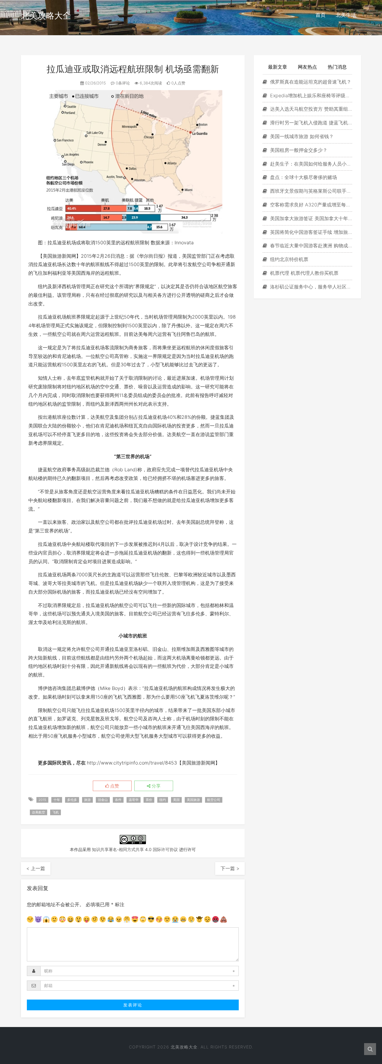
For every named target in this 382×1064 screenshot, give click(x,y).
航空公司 (213, 800)
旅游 (87, 800)
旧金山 (103, 800)
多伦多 (72, 800)
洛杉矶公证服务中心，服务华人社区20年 (310, 287)
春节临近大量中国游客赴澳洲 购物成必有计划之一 (310, 245)
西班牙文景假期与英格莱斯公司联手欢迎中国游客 (310, 191)
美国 (176, 800)
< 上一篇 (35, 868)
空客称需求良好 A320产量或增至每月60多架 (310, 205)
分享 (155, 786)
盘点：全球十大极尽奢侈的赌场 (303, 177)
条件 (118, 800)
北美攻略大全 (46, 15)
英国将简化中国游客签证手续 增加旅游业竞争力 (310, 232)
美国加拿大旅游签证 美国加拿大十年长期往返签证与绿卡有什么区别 (310, 218)
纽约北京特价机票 (288, 259)
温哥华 (133, 800)
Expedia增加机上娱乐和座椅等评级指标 (310, 95)
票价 (149, 800)
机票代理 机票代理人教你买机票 (303, 273)
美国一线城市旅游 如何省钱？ (301, 136)
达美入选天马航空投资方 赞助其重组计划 (310, 109)
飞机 (55, 812)
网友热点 (307, 67)
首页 (320, 15)
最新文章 (277, 67)
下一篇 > (230, 868)
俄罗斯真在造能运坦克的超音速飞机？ (310, 82)
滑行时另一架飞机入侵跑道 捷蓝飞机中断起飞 (310, 123)
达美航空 (38, 812)
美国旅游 (193, 800)
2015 (42, 800)
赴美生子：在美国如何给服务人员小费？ (310, 164)
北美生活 (346, 15)
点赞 (114, 786)
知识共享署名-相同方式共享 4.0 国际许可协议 (135, 849)
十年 (56, 800)
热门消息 (337, 67)
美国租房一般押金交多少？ (298, 150)
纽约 (162, 800)
